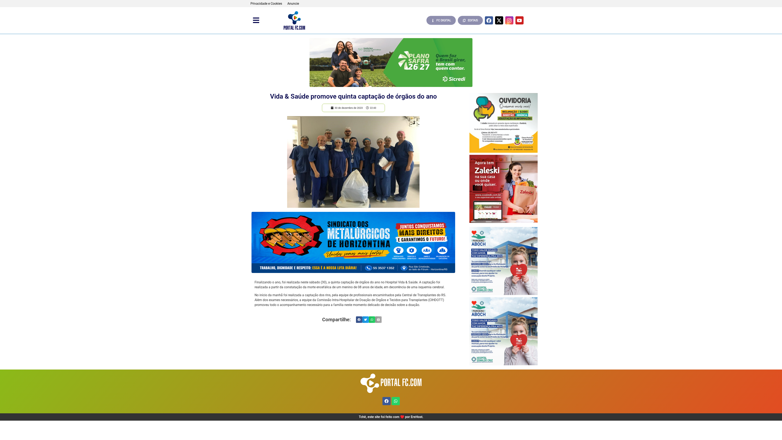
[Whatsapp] (396, 401)
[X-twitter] (499, 20)
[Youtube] (519, 20)
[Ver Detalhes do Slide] (391, 62)
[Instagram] (509, 20)
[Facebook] (489, 20)
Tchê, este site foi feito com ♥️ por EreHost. (391, 417)
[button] (359, 319)
